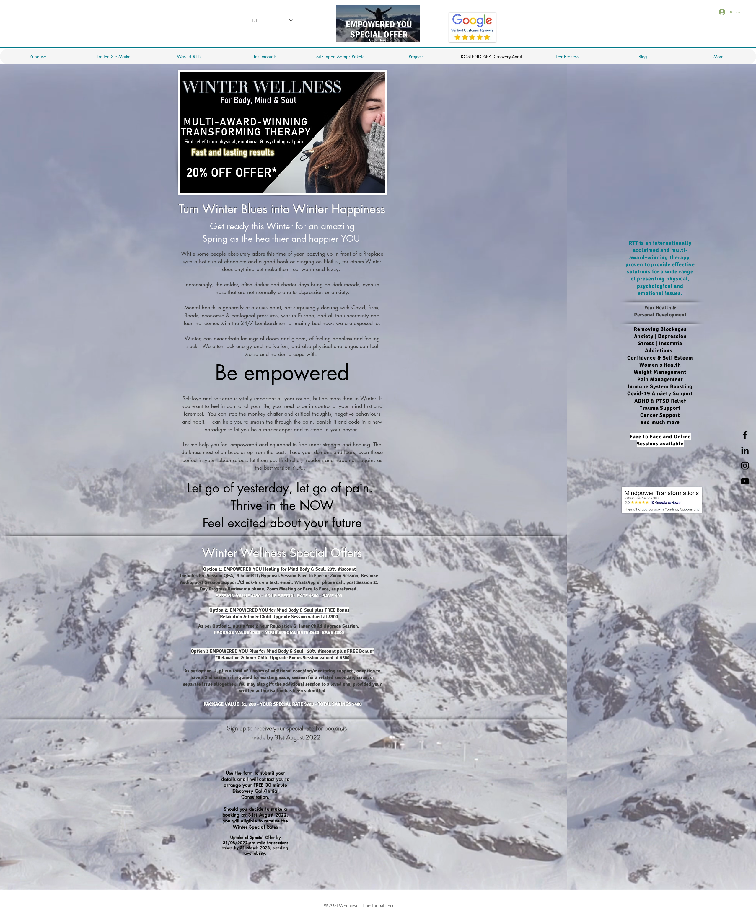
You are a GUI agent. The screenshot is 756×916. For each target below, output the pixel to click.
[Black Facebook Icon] (745, 435)
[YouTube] (745, 481)
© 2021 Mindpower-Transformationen (359, 905)
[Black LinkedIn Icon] (745, 450)
